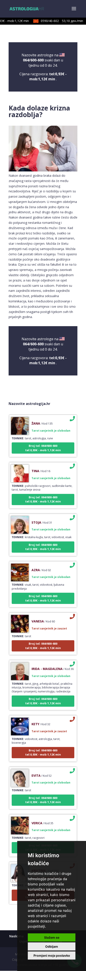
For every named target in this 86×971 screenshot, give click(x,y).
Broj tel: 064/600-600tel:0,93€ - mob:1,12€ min (43, 444)
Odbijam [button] (51, 946)
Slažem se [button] (51, 937)
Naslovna (16, 936)
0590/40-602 (59, 21)
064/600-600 (33, 60)
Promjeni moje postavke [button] (52, 955)
